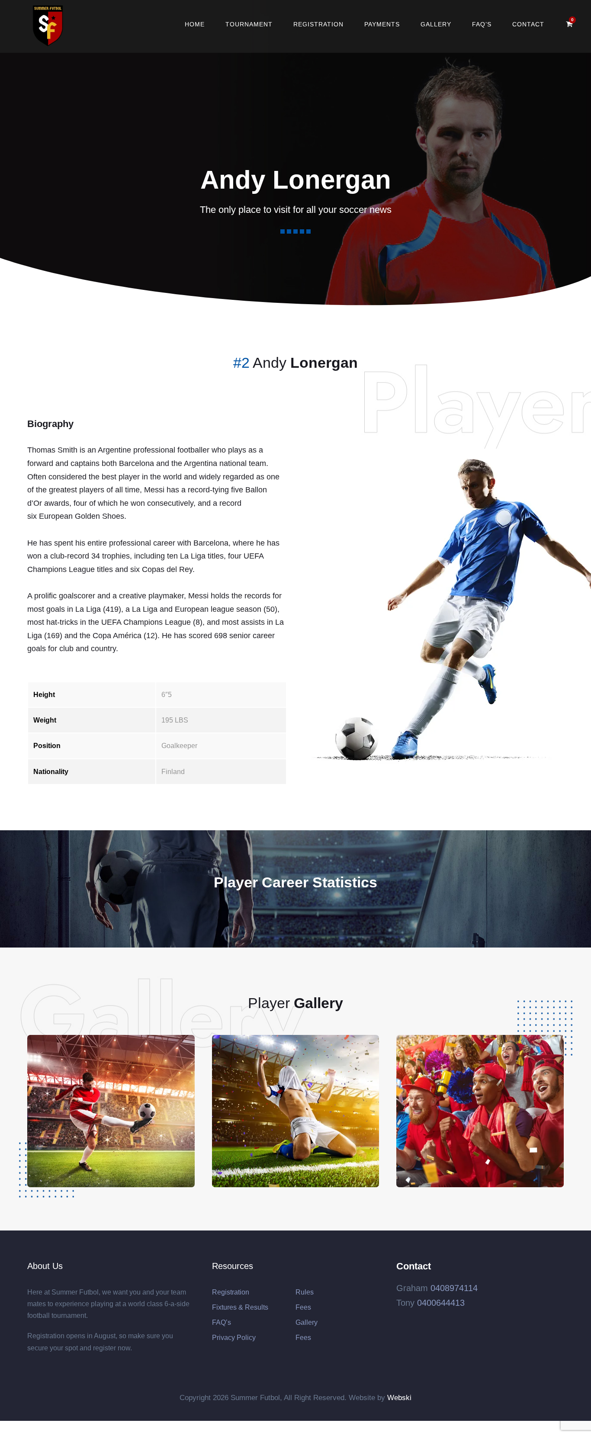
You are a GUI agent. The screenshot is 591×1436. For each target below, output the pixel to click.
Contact (528, 24)
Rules (305, 1292)
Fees (303, 1307)
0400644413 (441, 1302)
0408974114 (454, 1288)
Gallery (436, 24)
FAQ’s (481, 24)
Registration (318, 24)
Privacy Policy (234, 1337)
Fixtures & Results (240, 1307)
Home (195, 24)
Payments (382, 24)
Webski (399, 1398)
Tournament (249, 24)
